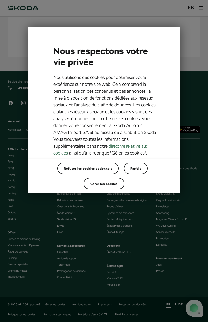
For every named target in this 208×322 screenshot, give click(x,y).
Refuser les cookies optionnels (88, 168)
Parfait (135, 168)
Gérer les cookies (104, 183)
